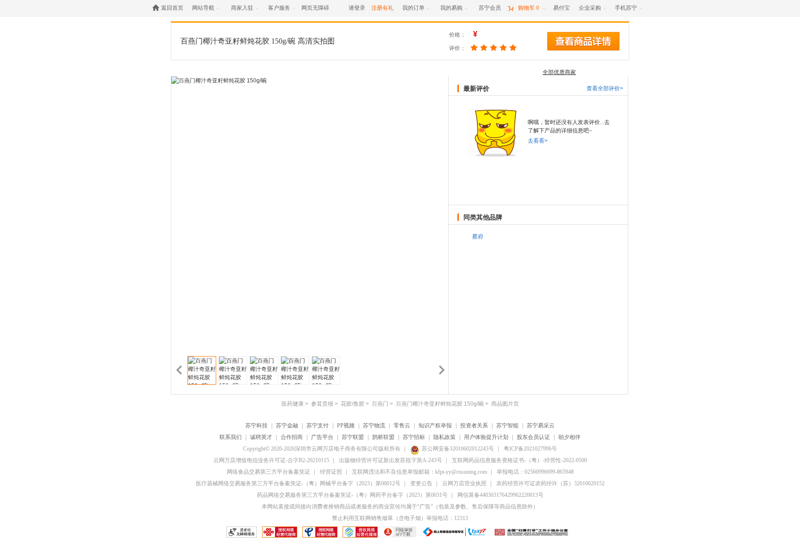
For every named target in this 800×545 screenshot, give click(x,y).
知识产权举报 (435, 425)
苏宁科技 (256, 425)
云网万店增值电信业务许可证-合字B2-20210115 (271, 460)
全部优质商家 (559, 72)
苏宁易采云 (541, 425)
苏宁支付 (317, 425)
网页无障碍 (315, 8)
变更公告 (421, 483)
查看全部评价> (605, 88)
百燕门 (380, 404)
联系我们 (230, 437)
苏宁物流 (374, 425)
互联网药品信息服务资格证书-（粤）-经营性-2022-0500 (519, 460)
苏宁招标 (414, 437)
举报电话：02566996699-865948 (535, 472)
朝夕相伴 (569, 437)
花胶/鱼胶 (352, 404)
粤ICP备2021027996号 (530, 448)
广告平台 (322, 437)
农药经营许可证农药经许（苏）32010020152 (550, 483)
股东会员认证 (533, 437)
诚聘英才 (261, 437)
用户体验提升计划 (486, 437)
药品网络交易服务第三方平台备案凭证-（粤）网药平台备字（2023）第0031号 (352, 495)
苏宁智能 (507, 425)
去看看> (538, 141)
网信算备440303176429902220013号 (500, 495)
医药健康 (292, 404)
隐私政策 (444, 437)
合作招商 (292, 437)
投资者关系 (474, 425)
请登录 (357, 8)
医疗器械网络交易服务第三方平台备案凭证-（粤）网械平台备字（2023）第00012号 (298, 483)
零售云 (402, 425)
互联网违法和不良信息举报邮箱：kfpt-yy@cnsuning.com (419, 472)
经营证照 (331, 472)
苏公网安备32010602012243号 (458, 448)
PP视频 (346, 425)
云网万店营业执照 (464, 483)
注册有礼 (382, 8)
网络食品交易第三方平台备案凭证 (268, 472)
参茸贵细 (322, 404)
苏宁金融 (287, 425)
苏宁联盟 (353, 437)
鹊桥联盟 (383, 437)
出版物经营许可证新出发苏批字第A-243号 (390, 460)
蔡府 (477, 236)
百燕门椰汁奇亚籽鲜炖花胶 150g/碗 (238, 41)
